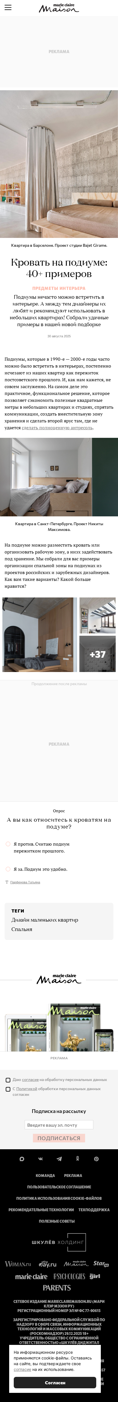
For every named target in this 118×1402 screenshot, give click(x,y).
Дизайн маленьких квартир (44, 920)
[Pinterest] (96, 1158)
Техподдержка (94, 1210)
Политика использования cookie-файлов (59, 1198)
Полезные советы (57, 1221)
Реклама (73, 1176)
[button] (97, 654)
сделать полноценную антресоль (57, 427)
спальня (21, 929)
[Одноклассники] (77, 1158)
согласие (30, 1079)
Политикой (26, 1088)
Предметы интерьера (59, 288)
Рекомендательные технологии (41, 1210)
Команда (45, 1176)
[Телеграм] (59, 1158)
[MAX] (21, 1158)
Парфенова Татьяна (25, 882)
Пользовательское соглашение (59, 1187)
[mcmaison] (59, 8)
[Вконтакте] (40, 1158)
